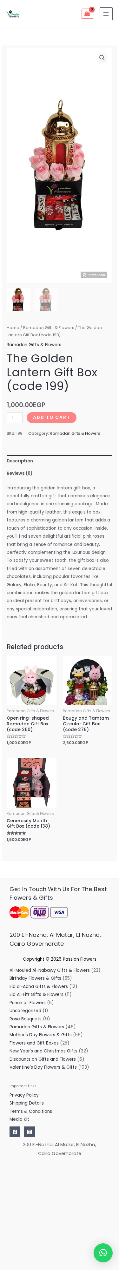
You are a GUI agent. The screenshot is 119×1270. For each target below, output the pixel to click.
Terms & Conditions (31, 1111)
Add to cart (51, 417)
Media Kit (19, 1119)
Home (13, 327)
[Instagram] (29, 1131)
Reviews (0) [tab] (19, 473)
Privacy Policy (24, 1095)
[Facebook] (15, 1131)
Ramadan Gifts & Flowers (48, 327)
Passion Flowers (79, 959)
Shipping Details (27, 1103)
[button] (102, 58)
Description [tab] (20, 461)
